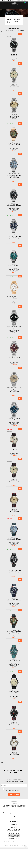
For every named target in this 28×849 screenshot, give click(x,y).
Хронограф (15, 22)
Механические (16, 19)
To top (25, 846)
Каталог (13, 819)
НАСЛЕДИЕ (14, 54)
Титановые (16, 21)
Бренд (13, 816)
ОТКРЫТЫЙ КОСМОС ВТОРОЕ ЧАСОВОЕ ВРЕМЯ (14, 144)
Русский (23, 4)
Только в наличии (10, 31)
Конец (16, 764)
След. (13, 764)
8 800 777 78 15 (14, 833)
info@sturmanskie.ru (14, 838)
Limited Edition (8, 22)
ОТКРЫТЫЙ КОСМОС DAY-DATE (14, 297)
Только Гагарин (22, 31)
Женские (9, 19)
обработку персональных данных (13, 789)
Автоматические (17, 18)
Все (7, 16)
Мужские (9, 18)
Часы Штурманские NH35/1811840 (14, 692)
